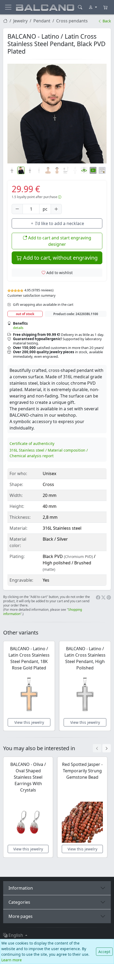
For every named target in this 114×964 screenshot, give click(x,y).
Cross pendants (72, 21)
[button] (57, 113)
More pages (20, 916)
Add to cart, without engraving (60, 257)
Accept (104, 951)
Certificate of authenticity (32, 443)
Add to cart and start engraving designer (59, 241)
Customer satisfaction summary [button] (31, 295)
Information (20, 888)
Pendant (41, 21)
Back (106, 20)
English (15, 935)
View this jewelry (29, 722)
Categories (19, 902)
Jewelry (20, 21)
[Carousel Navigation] (102, 748)
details (18, 327)
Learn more (11, 959)
